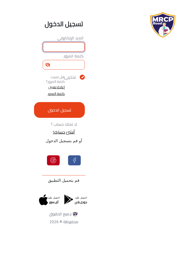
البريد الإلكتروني (70, 38)
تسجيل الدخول (59, 110)
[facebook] (74, 160)
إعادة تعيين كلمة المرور (56, 90)
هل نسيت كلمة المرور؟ (55, 79)
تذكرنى (71, 77)
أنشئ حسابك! (64, 132)
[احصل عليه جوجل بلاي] (68, 199)
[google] (53, 160)
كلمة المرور (74, 56)
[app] (43, 203)
